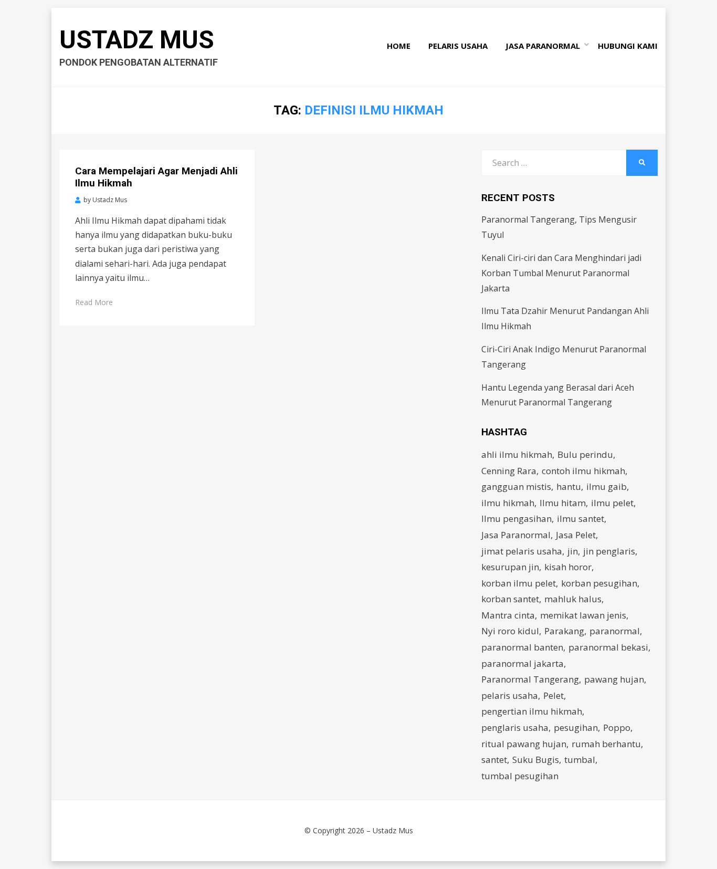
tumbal (579, 759)
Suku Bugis (535, 759)
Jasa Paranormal (542, 45)
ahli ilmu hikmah (516, 454)
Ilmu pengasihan (516, 518)
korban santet (510, 599)
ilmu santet (580, 518)
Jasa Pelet (576, 535)
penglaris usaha (515, 727)
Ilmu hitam (563, 503)
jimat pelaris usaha (521, 551)
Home (398, 45)
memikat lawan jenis (583, 615)
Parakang (564, 631)
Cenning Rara (508, 471)
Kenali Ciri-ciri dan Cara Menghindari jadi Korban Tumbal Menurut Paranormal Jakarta (561, 273)
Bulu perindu (585, 454)
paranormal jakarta (522, 663)
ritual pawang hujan (523, 744)
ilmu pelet (612, 503)
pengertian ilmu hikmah (531, 711)
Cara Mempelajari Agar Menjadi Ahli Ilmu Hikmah (156, 177)
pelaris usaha (509, 695)
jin (572, 551)
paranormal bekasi (608, 647)
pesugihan (576, 727)
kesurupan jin (510, 567)
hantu (568, 486)
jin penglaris (609, 551)
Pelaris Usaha (458, 45)
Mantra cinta (508, 615)
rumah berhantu (606, 744)
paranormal (614, 631)
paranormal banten (522, 647)
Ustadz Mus (136, 40)
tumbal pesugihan (519, 776)
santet (494, 759)
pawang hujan (614, 679)
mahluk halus (573, 599)
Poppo (616, 727)
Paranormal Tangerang (530, 679)
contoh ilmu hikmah (583, 471)
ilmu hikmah (507, 503)
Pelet (553, 695)
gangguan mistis (516, 486)
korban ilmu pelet (518, 583)
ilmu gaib (606, 486)
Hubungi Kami (628, 45)
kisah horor (568, 567)
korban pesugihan (599, 583)
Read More (94, 302)
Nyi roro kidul (510, 631)
